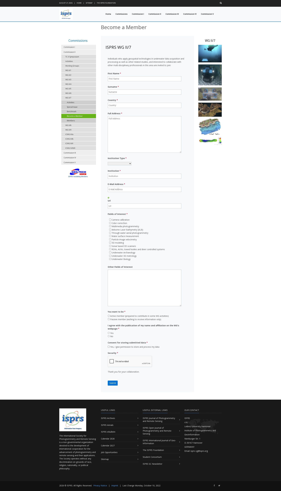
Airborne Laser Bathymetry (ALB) (127, 229)
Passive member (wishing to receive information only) (135, 319)
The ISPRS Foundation (106, 3)
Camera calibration (121, 219)
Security (113, 353)
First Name (114, 73)
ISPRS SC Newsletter (152, 463)
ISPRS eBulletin (108, 431)
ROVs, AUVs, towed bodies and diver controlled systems (138, 249)
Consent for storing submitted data (128, 342)
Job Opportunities (109, 452)
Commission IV (190, 14)
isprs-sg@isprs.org (199, 451)
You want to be (116, 311)
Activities (69, 61)
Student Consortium (152, 457)
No (111, 336)
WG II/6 (68, 93)
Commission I (138, 14)
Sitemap (89, 3)
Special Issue (72, 107)
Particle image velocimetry (124, 239)
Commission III (172, 14)
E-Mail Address (116, 184)
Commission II (154, 14)
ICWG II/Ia (69, 134)
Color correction (119, 223)
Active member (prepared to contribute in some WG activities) (139, 316)
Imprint (114, 485)
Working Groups (72, 66)
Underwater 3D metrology (124, 256)
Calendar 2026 (108, 438)
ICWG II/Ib (69, 139)
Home (79, 3)
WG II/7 (68, 98)
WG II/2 (68, 75)
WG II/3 (68, 79)
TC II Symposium (72, 56)
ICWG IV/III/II (70, 148)
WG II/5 (68, 88)
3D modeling (118, 242)
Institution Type (117, 158)
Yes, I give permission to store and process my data (134, 346)
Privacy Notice (100, 485)
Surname (113, 86)
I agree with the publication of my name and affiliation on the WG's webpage (143, 327)
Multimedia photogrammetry (125, 226)
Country (113, 100)
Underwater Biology (121, 259)
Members (71, 120)
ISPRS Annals (107, 425)
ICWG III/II (69, 143)
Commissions (121, 14)
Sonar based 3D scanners (124, 246)
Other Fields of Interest (120, 266)
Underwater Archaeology (123, 252)
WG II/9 (68, 130)
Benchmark (71, 111)
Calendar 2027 (108, 445)
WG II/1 (68, 70)
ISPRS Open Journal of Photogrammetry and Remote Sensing (157, 430)
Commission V (207, 14)
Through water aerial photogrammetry (130, 233)
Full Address (115, 113)
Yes (112, 333)
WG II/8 (68, 125)
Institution (114, 170)
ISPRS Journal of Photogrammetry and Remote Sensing (159, 419)
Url (109, 200)
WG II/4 (68, 84)
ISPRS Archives (108, 418)
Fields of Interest (118, 214)
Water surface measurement (125, 236)
